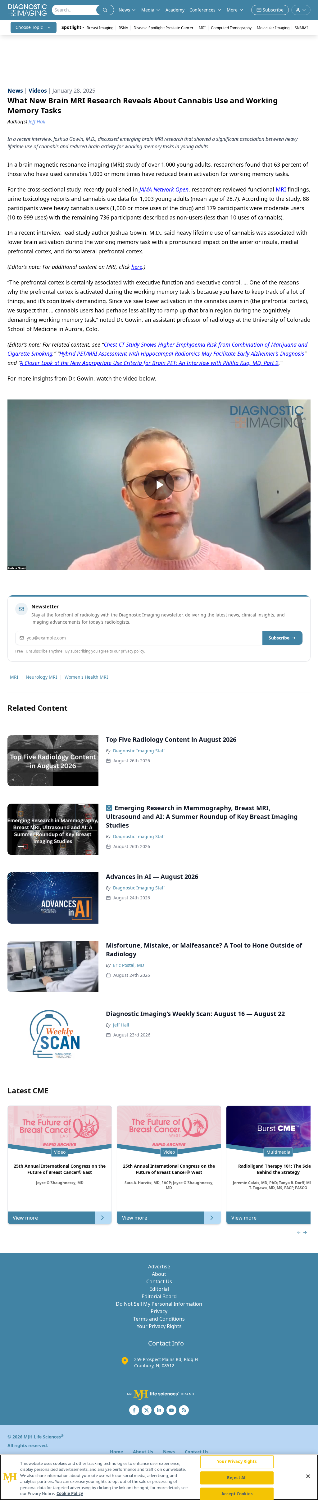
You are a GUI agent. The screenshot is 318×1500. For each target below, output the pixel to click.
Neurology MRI (41, 677)
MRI (202, 27)
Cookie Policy (70, 1493)
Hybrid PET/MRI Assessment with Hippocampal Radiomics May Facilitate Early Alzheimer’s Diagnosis (181, 353)
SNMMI (301, 27)
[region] (159, 1477)
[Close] (308, 1476)
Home (116, 1452)
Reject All (237, 1477)
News (169, 1452)
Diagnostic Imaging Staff (139, 751)
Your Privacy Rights (159, 1326)
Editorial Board (159, 1296)
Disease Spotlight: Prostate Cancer (163, 27)
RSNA (123, 27)
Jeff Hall (121, 1025)
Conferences (202, 10)
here (136, 266)
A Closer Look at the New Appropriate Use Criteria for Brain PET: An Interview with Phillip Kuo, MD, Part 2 (149, 363)
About (159, 1274)
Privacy (159, 1311)
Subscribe (279, 638)
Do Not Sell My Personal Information (159, 1303)
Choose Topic (29, 27)
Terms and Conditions (159, 1318)
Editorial (159, 1288)
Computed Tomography (231, 27)
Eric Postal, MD (128, 965)
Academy (175, 10)
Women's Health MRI (86, 677)
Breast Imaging (100, 27)
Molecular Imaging (273, 27)
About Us (143, 1452)
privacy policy (132, 651)
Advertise (159, 1266)
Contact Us (159, 1281)
